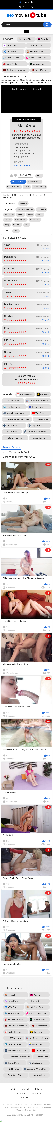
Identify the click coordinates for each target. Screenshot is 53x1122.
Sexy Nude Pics (14, 64)
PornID (44, 39)
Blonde (21, 215)
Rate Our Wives (14, 438)
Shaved (40, 215)
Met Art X (26, 145)
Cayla (16, 231)
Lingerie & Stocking (25, 210)
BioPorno (44, 394)
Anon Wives (39, 438)
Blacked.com (26, 306)
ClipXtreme (37, 425)
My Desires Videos (39, 401)
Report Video (34, 182)
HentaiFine (27, 39)
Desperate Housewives (17, 419)
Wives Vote (42, 419)
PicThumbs (11, 431)
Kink (26, 330)
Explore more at (26, 379)
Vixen (26, 246)
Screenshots (14, 187)
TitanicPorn (11, 425)
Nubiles (26, 318)
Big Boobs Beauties (15, 70)
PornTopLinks (13, 407)
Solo (27, 225)
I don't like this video (15, 175)
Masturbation (20, 220)
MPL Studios (26, 342)
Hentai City (36, 45)
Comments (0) (39, 187)
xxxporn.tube (27, 2)
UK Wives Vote (13, 401)
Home (12, 1089)
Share (27, 187)
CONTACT (36, 1093)
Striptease (41, 210)
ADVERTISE (26, 1098)
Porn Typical (38, 407)
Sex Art (26, 354)
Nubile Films (26, 282)
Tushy (26, 294)
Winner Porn (39, 64)
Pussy (30, 215)
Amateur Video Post (37, 431)
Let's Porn (11, 45)
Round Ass (9, 215)
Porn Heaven (12, 58)
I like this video (11, 175)
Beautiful (17, 225)
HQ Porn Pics (36, 51)
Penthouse (26, 258)
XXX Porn (11, 51)
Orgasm (8, 220)
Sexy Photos (41, 70)
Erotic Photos (26, 394)
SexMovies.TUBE (23, 1115)
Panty (7, 225)
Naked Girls (35, 220)
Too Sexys (40, 413)
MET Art (26, 366)
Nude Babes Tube (38, 58)
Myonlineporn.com (15, 413)
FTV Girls (26, 270)
